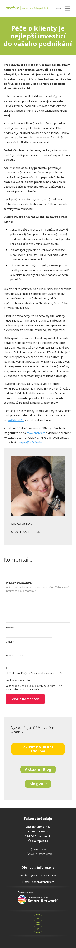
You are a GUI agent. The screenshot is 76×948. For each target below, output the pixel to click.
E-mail (10, 641)
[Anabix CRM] (27, 8)
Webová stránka (15, 655)
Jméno (10, 627)
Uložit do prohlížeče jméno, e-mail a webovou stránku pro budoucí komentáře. (35, 677)
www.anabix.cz (36, 433)
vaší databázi (16, 420)
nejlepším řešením (30, 442)
